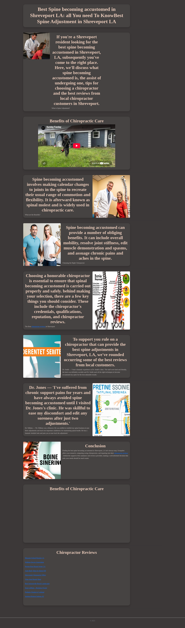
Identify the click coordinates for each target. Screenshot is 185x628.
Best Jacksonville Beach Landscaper (37, 584)
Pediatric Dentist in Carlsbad (34, 592)
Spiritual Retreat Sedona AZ (34, 596)
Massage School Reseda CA (34, 558)
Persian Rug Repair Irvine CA (35, 566)
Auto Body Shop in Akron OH (35, 571)
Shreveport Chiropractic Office (35, 575)
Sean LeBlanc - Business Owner (36, 588)
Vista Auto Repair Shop (33, 579)
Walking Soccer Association (34, 562)
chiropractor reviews (38, 326)
